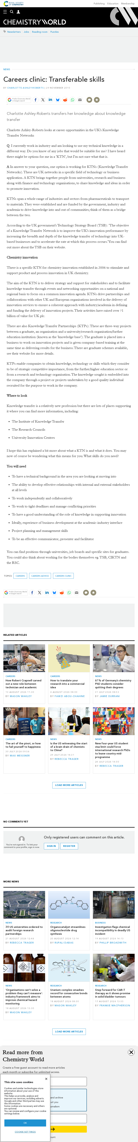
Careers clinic (63, 576)
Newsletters (14, 31)
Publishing (99, 3)
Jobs (26, 31)
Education (112, 3)
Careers (20, 576)
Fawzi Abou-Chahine (70, 696)
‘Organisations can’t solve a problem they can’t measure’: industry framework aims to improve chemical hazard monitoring (24, 996)
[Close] (46, 1079)
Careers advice (40, 576)
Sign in (51, 846)
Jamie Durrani (110, 696)
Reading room (39, 31)
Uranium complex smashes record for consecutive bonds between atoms (68, 993)
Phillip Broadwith (113, 942)
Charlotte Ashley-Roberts (25, 88)
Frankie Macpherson (115, 1005)
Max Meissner (20, 755)
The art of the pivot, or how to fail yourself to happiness (23, 745)
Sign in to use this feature (115, 91)
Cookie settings (25, 1132)
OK (25, 1123)
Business (100, 922)
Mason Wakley (21, 696)
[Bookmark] (97, 100)
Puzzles (54, 31)
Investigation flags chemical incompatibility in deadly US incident (112, 930)
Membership (128, 3)
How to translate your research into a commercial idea (67, 684)
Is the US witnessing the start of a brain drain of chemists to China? (68, 747)
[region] (25, 1108)
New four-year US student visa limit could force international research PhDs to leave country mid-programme (112, 750)
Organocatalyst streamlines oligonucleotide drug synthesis (67, 930)
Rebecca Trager (67, 759)
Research (56, 922)
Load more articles (69, 785)
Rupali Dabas (64, 942)
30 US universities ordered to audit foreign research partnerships (24, 930)
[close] (131, 91)
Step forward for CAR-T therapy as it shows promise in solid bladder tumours (112, 993)
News (6, 69)
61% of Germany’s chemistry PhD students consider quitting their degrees (113, 684)
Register (69, 846)
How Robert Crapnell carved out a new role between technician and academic (23, 684)
